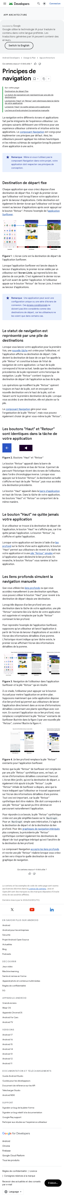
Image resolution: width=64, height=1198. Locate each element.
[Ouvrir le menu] (5, 3)
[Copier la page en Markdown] (44, 78)
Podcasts (6, 954)
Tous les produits (10, 1160)
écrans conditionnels (37, 305)
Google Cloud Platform (13, 1155)
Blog (4, 949)
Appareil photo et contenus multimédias (21, 981)
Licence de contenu (37, 888)
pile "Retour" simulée (42, 553)
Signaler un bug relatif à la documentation (22, 1112)
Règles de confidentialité (14, 985)
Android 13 (7, 1054)
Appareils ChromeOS (12, 1012)
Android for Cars (10, 1017)
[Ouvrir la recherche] (38, 3)
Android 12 (7, 1058)
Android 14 (7, 1049)
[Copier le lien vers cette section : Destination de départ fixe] (50, 183)
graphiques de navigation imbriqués (41, 828)
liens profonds (32, 588)
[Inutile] (40, 64)
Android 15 (7, 1044)
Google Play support (11, 1117)
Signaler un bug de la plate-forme (18, 1107)
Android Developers (11, 58)
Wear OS (6, 1007)
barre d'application (50, 491)
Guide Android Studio (12, 1076)
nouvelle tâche (20, 350)
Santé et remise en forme (14, 976)
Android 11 (7, 1063)
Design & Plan (30, 58)
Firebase (6, 1150)
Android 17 (7, 1034)
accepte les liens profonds (45, 849)
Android (6, 925)
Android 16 (7, 1039)
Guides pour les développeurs (16, 1080)
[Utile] (35, 64)
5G (3, 990)
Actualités (7, 944)
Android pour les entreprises (15, 930)
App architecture (15, 14)
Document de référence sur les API (18, 1085)
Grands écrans (9, 1003)
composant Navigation (32, 132)
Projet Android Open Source (15, 939)
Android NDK (8, 1095)
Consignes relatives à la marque (19, 1176)
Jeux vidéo (7, 966)
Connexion (54, 3)
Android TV (7, 1022)
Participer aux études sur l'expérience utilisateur (24, 1122)
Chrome (6, 1146)
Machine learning (10, 971)
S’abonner (54, 1183)
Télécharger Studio (11, 1090)
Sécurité (6, 934)
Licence (33, 1171)
